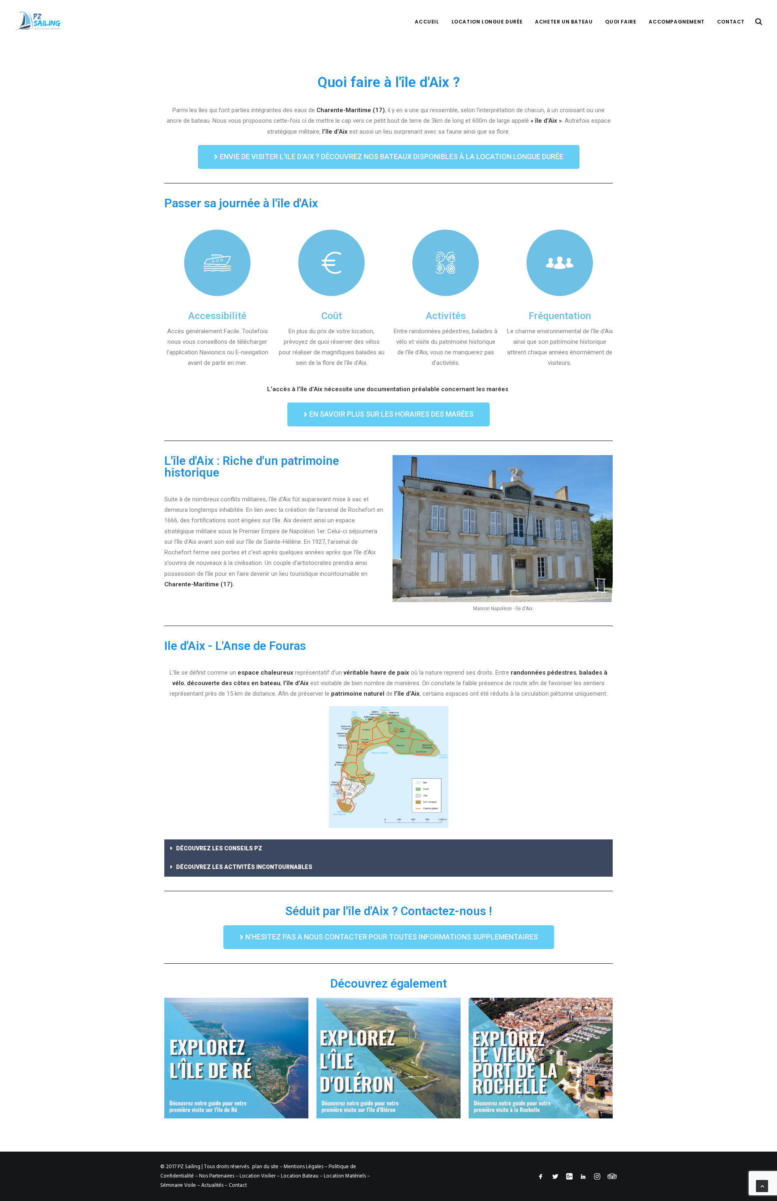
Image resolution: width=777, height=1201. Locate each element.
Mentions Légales (303, 1167)
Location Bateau (299, 1176)
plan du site (265, 1167)
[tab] (388, 848)
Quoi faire (620, 21)
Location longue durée (487, 21)
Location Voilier (258, 1176)
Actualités (212, 1185)
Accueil (427, 21)
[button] (389, 157)
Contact (731, 21)
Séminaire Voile (178, 1185)
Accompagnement (676, 21)
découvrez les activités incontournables (244, 867)
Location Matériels (345, 1176)
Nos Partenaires (216, 1176)
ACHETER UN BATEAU (563, 21)
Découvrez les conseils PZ (219, 848)
